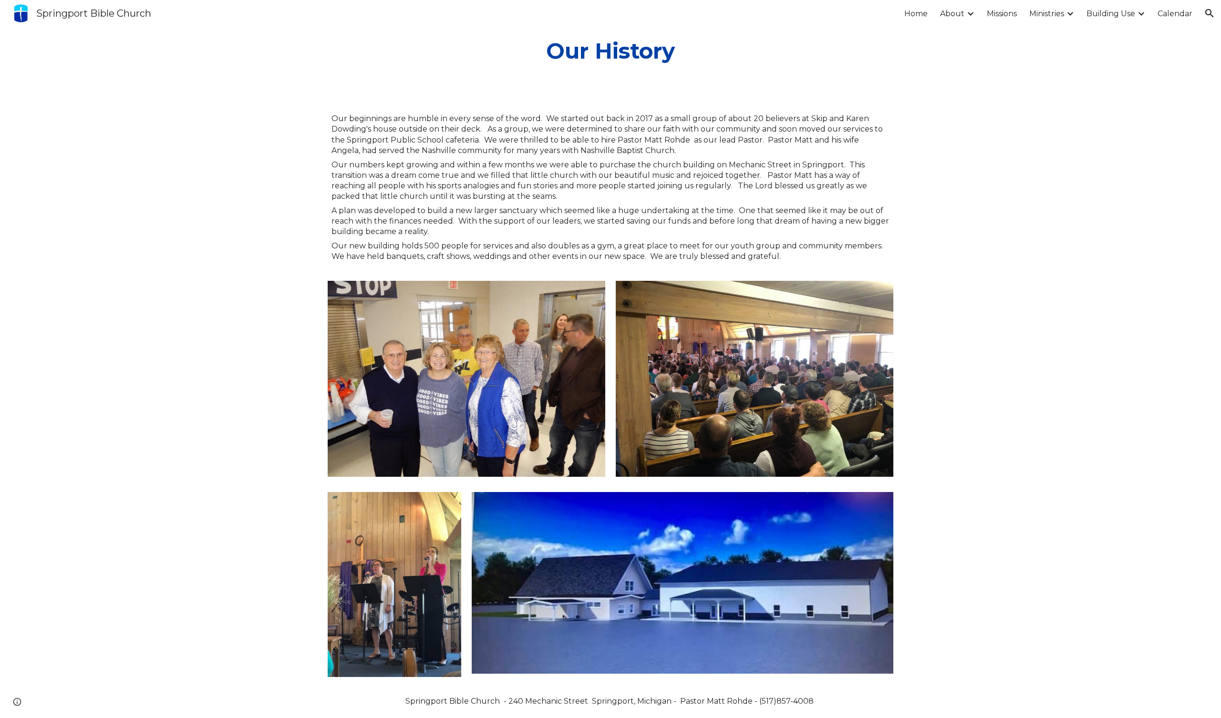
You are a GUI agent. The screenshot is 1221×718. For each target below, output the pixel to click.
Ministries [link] (1046, 13)
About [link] (952, 13)
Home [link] (916, 13)
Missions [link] (1002, 13)
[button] (1209, 13)
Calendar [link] (1175, 13)
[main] (610, 51)
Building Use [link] (1110, 13)
